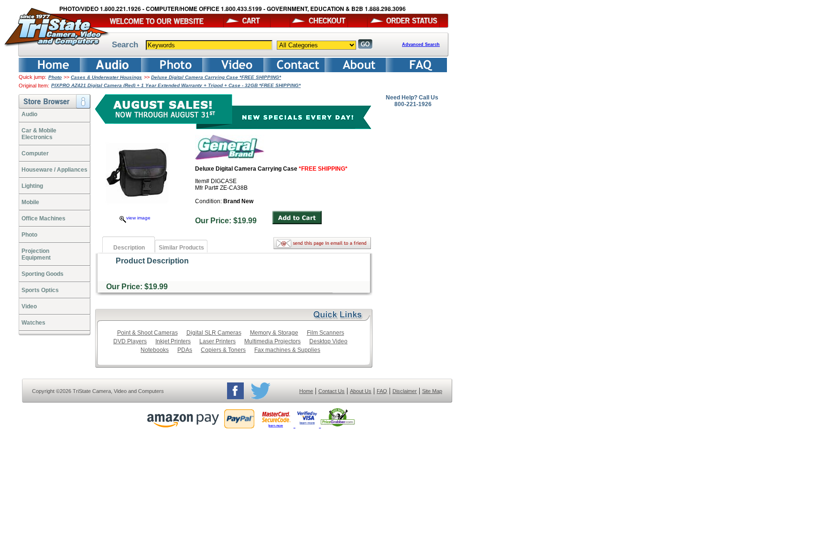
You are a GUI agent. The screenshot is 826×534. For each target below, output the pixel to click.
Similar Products (181, 247)
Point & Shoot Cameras (147, 332)
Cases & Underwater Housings (106, 77)
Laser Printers (217, 341)
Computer (35, 153)
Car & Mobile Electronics (39, 134)
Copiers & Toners (223, 350)
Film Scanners (325, 332)
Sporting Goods (43, 274)
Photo (55, 77)
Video (29, 306)
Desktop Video (328, 341)
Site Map (432, 391)
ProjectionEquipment (36, 254)
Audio (29, 114)
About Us (360, 391)
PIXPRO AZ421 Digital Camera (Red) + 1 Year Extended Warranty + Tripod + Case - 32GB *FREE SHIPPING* (176, 85)
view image (138, 217)
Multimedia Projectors (272, 341)
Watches (33, 322)
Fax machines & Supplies (287, 350)
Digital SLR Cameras (213, 332)
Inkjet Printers (173, 341)
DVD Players (130, 341)
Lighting (32, 186)
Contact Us (331, 391)
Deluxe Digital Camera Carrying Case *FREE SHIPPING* (216, 77)
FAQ (382, 391)
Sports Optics (40, 290)
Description (129, 247)
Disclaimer (404, 391)
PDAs (184, 350)
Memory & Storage (274, 332)
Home (306, 391)
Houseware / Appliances (54, 169)
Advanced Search (421, 44)
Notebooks (155, 350)
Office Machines (43, 218)
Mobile (30, 202)
